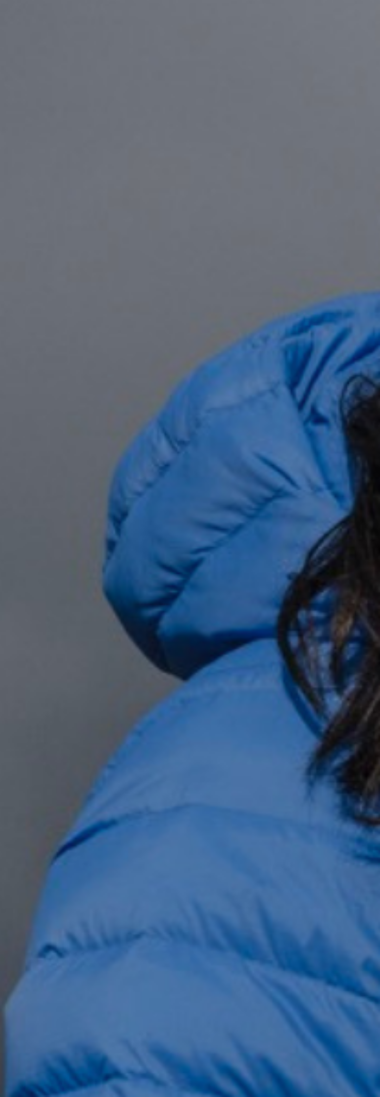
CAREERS (268, 876)
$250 (233, 322)
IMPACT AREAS (280, 823)
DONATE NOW (57, 199)
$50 (279, 299)
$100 (325, 299)
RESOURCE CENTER (186, 876)
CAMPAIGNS (171, 843)
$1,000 (279, 322)
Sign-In (323, 758)
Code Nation (214, 1065)
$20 (232, 299)
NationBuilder (270, 1065)
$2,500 (326, 322)
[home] (62, 25)
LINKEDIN (164, 897)
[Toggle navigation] (350, 25)
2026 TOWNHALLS (183, 823)
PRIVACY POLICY (283, 897)
